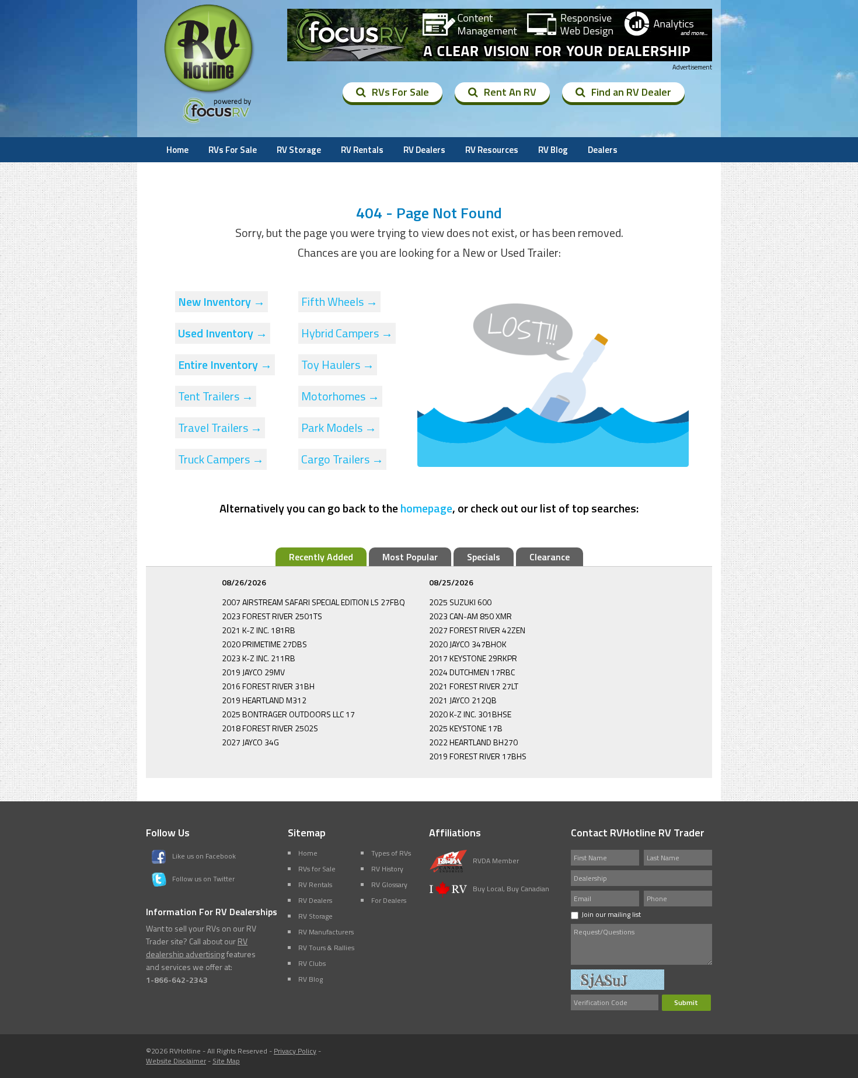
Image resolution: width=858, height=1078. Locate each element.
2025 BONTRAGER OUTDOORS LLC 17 (288, 714)
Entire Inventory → (225, 364)
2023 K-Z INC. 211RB (258, 658)
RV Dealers (424, 149)
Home (177, 149)
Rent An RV (510, 92)
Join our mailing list (611, 914)
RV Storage (299, 149)
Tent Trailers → (215, 396)
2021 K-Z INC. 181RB (258, 630)
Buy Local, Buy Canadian (511, 888)
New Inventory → (221, 301)
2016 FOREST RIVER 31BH (268, 686)
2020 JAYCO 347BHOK (468, 644)
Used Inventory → (222, 333)
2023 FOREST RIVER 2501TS (272, 616)
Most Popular (410, 557)
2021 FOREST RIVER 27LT (473, 686)
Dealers (603, 149)
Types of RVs (391, 853)
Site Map (226, 1060)
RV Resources (491, 149)
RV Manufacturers (326, 931)
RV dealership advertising (196, 947)
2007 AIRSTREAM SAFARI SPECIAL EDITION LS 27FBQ (313, 602)
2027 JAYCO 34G (250, 742)
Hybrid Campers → (347, 333)
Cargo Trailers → (342, 459)
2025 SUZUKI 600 (460, 602)
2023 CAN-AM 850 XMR (470, 616)
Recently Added (321, 557)
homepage (426, 508)
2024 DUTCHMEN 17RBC (472, 672)
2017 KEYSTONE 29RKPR (473, 658)
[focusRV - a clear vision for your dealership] (499, 35)
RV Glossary (389, 884)
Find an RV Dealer (631, 92)
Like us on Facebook (204, 855)
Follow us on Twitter (203, 878)
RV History (387, 868)
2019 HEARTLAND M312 (264, 700)
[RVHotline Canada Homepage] (209, 93)
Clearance (549, 557)
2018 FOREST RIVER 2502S (270, 728)
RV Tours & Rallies (326, 947)
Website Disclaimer (176, 1060)
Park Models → (338, 427)
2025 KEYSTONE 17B (466, 728)
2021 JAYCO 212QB (463, 700)
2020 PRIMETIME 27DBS (264, 644)
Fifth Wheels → (339, 301)
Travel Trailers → (220, 427)
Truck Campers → (221, 459)
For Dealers (388, 900)
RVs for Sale (317, 868)
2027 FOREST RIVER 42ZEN (477, 630)
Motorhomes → (340, 396)
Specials (483, 557)
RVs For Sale (400, 92)
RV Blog (553, 149)
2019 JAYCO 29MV (253, 672)
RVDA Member (496, 860)
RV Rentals (362, 149)
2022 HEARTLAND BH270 (473, 742)
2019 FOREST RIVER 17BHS (477, 756)
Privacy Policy (295, 1050)
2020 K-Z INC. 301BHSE (470, 714)
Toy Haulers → (337, 364)
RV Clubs (312, 963)
